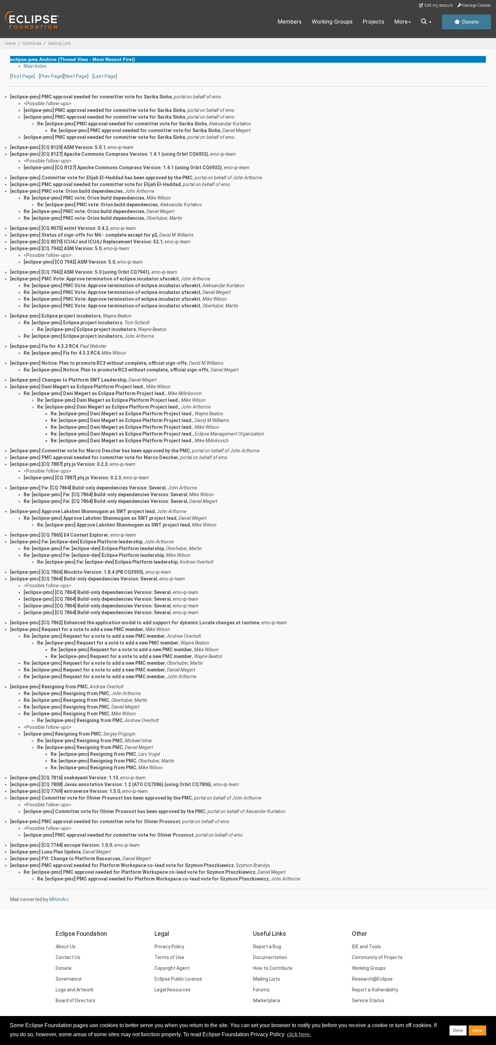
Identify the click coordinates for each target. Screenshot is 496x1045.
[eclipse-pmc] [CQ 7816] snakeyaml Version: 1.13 (64, 777)
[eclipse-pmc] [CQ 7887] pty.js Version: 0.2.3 (59, 464)
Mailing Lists (59, 43)
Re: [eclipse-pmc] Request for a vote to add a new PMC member (94, 636)
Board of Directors (75, 1000)
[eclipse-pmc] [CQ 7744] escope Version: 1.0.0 (61, 845)
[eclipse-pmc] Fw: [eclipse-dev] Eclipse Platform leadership (76, 541)
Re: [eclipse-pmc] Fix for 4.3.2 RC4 (62, 353)
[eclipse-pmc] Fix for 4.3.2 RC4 (44, 346)
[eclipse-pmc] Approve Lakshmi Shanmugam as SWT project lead (82, 511)
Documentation (270, 957)
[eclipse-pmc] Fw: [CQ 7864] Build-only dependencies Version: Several (88, 487)
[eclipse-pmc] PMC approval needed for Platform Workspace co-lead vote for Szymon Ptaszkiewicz (122, 865)
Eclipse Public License (178, 979)
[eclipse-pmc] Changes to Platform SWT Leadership (68, 380)
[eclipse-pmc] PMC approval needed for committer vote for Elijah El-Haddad (95, 184)
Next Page (76, 76)
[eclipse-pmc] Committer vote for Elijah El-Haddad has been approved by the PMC (101, 177)
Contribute (32, 43)
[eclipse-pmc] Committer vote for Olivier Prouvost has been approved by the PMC (101, 798)
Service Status (368, 1000)
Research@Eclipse (372, 979)
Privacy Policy (169, 946)
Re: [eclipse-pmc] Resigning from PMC (66, 693)
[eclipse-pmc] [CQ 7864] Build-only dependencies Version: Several (83, 578)
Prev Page (51, 76)
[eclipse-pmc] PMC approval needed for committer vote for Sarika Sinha (91, 96)
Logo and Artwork (74, 989)
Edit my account (438, 5)
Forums (261, 989)
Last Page (105, 76)
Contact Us (68, 957)
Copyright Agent (172, 968)
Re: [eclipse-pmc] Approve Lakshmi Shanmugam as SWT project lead (100, 518)
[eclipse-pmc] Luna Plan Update (45, 852)
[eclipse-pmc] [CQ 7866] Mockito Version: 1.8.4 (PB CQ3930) (76, 572)
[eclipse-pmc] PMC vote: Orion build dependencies (66, 191)
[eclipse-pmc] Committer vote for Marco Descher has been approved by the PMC (100, 450)
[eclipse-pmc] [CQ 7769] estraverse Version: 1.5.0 (65, 791)
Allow (477, 1030)
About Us (66, 946)
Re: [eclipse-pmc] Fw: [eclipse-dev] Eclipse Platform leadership (94, 548)
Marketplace (266, 1000)
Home (10, 43)
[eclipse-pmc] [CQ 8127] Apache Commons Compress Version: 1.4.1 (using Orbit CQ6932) (109, 154)
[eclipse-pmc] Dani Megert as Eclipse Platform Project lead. (77, 386)
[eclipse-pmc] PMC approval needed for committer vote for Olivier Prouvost (95, 821)
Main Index (35, 66)
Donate (470, 22)
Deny (458, 1030)
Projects (373, 21)
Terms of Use (169, 957)
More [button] (401, 21)
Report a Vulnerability (375, 989)
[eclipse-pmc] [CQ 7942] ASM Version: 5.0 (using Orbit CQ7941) (79, 272)
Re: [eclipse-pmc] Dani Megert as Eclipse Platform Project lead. (95, 393)
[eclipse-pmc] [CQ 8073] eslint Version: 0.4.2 (59, 228)
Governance (69, 979)
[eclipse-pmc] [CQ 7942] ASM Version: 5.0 (56, 248)
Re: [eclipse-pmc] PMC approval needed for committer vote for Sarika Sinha (122, 123)
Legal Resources (173, 989)
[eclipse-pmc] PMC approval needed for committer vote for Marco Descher (94, 457)
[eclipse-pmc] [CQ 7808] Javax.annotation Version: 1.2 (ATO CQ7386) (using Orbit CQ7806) (110, 784)
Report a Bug (267, 946)
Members (290, 21)
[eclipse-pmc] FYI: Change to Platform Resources (65, 858)
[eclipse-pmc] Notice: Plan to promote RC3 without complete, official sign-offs (98, 363)
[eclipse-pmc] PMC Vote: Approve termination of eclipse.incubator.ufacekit (94, 278)
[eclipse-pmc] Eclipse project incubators (55, 316)
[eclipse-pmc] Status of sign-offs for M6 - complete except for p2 (83, 235)
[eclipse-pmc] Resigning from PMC (49, 686)
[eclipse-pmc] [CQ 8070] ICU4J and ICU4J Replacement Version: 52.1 (86, 241)
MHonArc (59, 899)
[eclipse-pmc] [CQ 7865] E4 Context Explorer (59, 535)
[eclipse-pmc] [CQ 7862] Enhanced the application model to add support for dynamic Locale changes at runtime (134, 622)
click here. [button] (299, 1034)
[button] (426, 22)
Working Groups (332, 21)
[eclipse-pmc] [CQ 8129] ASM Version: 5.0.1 (58, 147)
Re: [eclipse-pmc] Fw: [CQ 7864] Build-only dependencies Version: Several (105, 494)
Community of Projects (377, 957)
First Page (22, 76)
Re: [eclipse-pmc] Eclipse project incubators (73, 322)
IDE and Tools (366, 946)
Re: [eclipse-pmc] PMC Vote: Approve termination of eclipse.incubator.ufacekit (112, 285)
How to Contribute (273, 968)
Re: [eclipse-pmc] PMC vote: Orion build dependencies (84, 198)
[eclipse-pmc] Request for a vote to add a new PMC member (76, 629)
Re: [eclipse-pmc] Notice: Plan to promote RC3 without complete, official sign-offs (116, 369)
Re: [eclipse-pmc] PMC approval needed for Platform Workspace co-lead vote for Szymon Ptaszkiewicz (139, 872)
